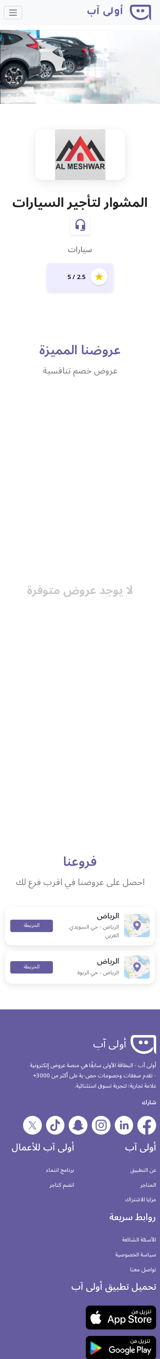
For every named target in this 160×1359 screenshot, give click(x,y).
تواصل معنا (143, 1270)
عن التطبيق (143, 1170)
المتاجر (148, 1185)
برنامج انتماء (60, 1170)
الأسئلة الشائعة (139, 1240)
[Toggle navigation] (13, 12)
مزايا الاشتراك (140, 1200)
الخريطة (32, 925)
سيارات (80, 250)
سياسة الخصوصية (135, 1255)
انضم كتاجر (61, 1185)
